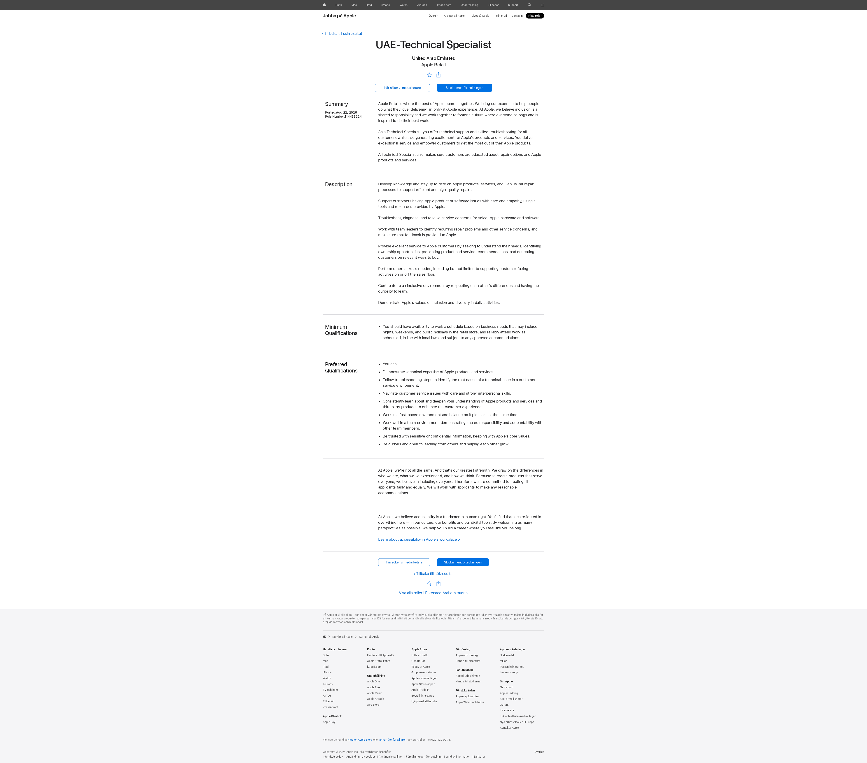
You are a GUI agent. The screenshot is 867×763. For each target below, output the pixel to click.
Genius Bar (418, 661)
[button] (529, 5)
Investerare (507, 710)
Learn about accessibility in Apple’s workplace (417, 539)
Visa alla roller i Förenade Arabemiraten (432, 593)
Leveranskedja (509, 672)
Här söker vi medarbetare (402, 88)
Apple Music (374, 693)
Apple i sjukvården (467, 696)
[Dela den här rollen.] (438, 75)
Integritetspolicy (333, 756)
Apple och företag (467, 655)
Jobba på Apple (339, 16)
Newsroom (506, 687)
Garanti (504, 704)
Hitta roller (535, 15)
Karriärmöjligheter (511, 698)
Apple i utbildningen (468, 675)
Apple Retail (433, 64)
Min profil (502, 15)
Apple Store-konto (378, 661)
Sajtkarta (479, 756)
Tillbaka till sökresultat (343, 33)
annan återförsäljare (392, 739)
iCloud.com (374, 666)
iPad (326, 666)
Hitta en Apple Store (360, 739)
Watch (327, 678)
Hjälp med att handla (424, 701)
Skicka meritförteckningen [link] (464, 88)
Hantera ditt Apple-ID (380, 655)
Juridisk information (458, 756)
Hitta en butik (419, 655)
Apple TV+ (373, 687)
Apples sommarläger (424, 678)
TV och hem (330, 689)
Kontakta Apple (509, 727)
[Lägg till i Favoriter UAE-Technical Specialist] (429, 74)
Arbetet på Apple (454, 15)
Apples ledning (509, 693)
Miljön (503, 661)
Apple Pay (329, 722)
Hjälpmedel (507, 655)
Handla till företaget (468, 661)
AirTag (327, 695)
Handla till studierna (468, 681)
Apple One (373, 681)
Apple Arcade (375, 698)
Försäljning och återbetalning (424, 756)
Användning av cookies (360, 756)
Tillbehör (328, 701)
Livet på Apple (480, 15)
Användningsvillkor (391, 756)
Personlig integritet (512, 666)
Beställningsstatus (422, 695)
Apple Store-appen (423, 684)
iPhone (327, 672)
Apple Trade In (420, 689)
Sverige (539, 752)
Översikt (434, 15)
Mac (325, 661)
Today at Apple (420, 666)
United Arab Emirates (433, 58)
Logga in (517, 15)
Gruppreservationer (423, 672)
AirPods (328, 684)
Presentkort (330, 707)
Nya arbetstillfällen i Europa (517, 722)
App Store (373, 704)
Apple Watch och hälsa (470, 702)
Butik (326, 655)
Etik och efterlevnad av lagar (518, 716)
